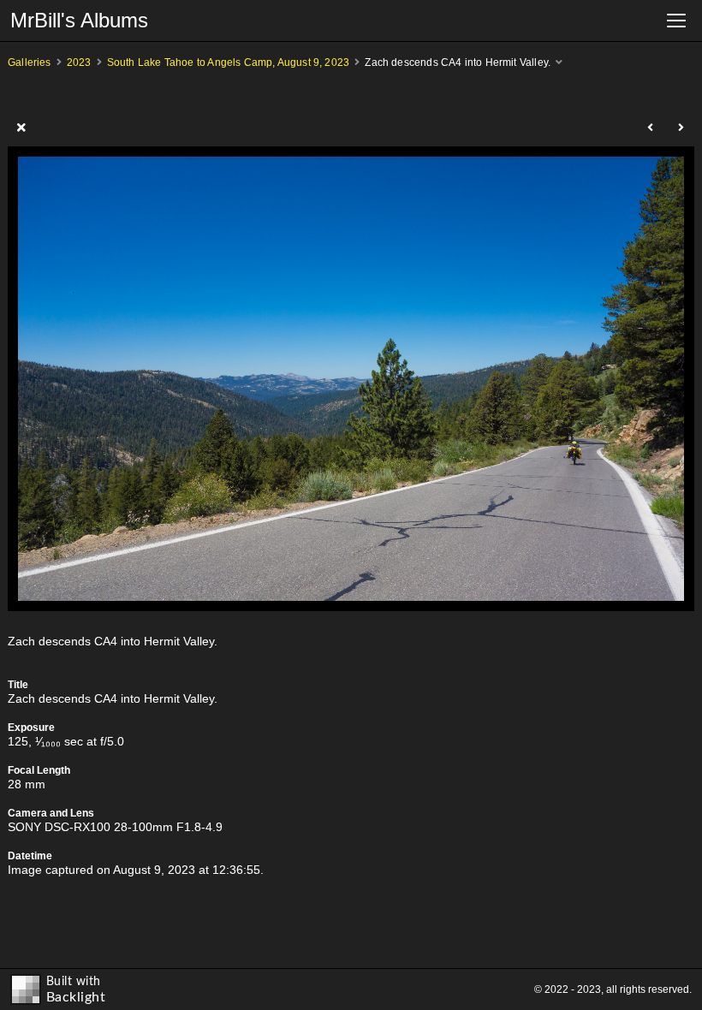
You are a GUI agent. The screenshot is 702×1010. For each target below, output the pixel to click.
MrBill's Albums (79, 20)
